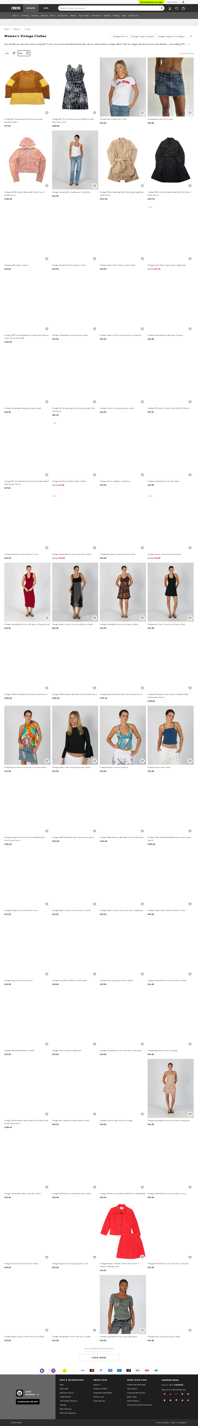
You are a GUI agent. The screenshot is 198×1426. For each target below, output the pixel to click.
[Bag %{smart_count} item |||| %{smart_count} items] (183, 8)
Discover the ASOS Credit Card (139, 1405)
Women (17, 29)
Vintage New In (120, 36)
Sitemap (63, 1405)
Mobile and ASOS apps (136, 1384)
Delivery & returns (67, 1392)
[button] (165, 1394)
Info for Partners (133, 1401)
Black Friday (132, 1396)
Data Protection (66, 1409)
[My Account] (169, 8)
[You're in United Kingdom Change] (183, 2)
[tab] (15, 15)
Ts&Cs (173, 1423)
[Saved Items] (176, 8)
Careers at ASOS (100, 1388)
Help (62, 1384)
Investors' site (98, 1396)
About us (96, 1384)
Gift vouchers (132, 1388)
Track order (64, 1388)
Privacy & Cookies (162, 1423)
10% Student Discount (68, 1401)
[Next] (191, 36)
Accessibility (182, 1423)
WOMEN (30, 8)
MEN (46, 8)
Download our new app (151, 2)
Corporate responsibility (102, 1392)
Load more (99, 1357)
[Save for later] (47, 113)
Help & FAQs (172, 2)
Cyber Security (99, 1401)
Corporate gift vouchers (136, 1392)
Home (6, 29)
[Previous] (109, 36)
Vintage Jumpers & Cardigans (172, 36)
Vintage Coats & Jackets (142, 36)
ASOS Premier (65, 1396)
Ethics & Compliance (68, 1413)
